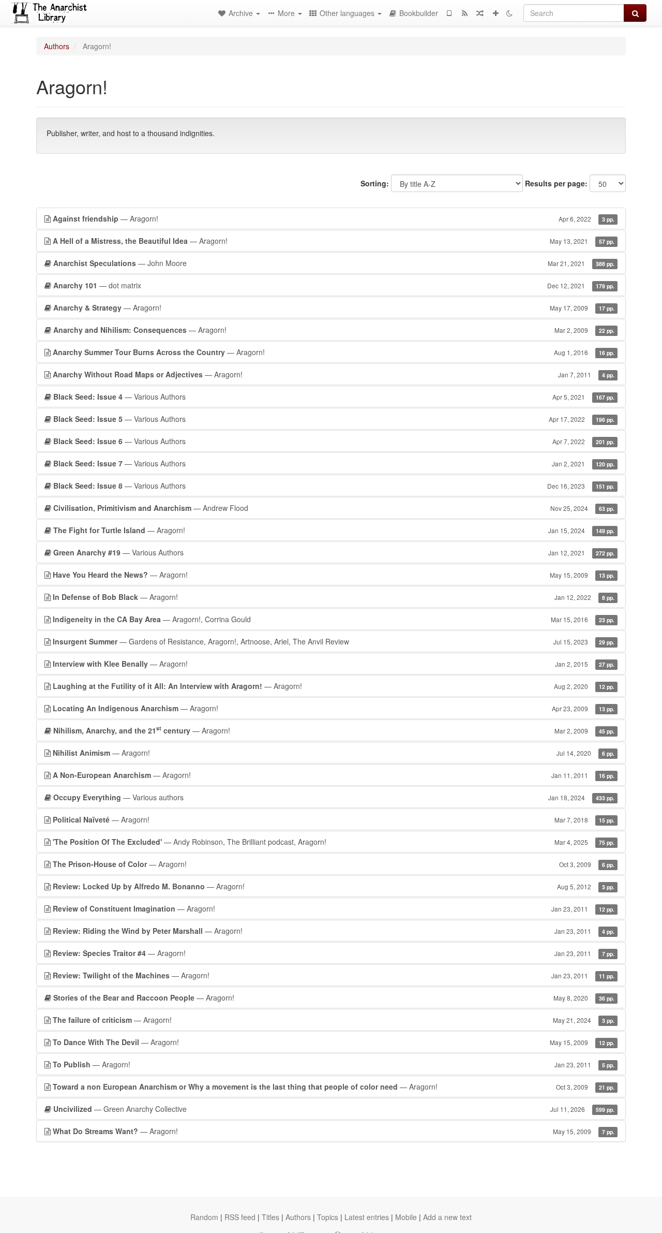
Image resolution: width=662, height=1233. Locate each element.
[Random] (480, 13)
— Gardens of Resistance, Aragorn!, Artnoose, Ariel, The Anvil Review (333, 641)
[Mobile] (449, 13)
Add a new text (447, 1217)
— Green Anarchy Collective (333, 1109)
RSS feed (239, 1217)
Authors (56, 46)
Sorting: (374, 183)
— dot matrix (333, 285)
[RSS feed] (464, 13)
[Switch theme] (509, 13)
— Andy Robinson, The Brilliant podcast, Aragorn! (333, 841)
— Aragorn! (333, 218)
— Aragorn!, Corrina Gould (333, 619)
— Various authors (333, 797)
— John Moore (333, 263)
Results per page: (556, 183)
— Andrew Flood (333, 508)
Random (204, 1217)
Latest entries (366, 1217)
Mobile (406, 1217)
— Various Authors (333, 396)
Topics (327, 1217)
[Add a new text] (495, 13)
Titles (270, 1217)
